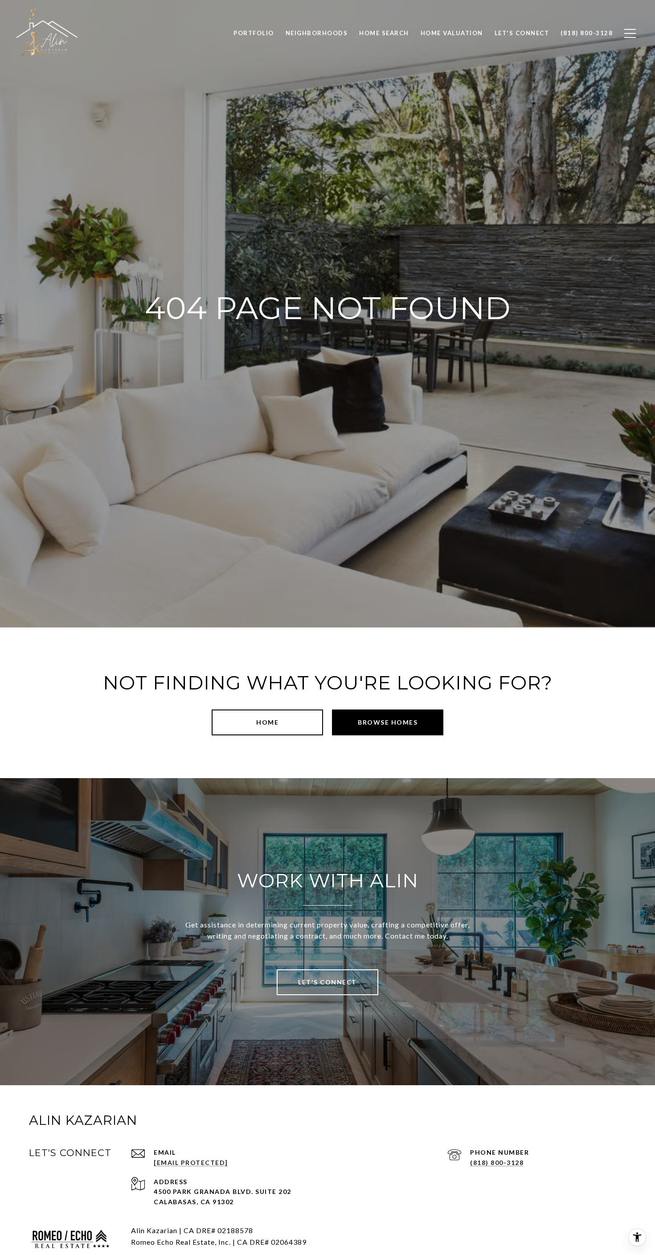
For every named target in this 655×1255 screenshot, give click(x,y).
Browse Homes (388, 722)
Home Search (384, 33)
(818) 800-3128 (497, 1162)
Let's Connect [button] (327, 982)
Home (267, 722)
